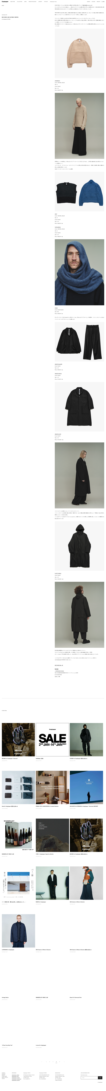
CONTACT (3, 1072)
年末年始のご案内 (39, 758)
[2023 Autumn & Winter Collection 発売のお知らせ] (86, 931)
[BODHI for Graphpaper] (52, 883)
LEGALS (3, 1078)
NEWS (3, 5)
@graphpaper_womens (16, 1080)
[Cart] (104, 1)
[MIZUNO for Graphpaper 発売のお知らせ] (86, 835)
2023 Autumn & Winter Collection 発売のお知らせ (80, 949)
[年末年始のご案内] (52, 739)
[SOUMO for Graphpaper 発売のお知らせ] (86, 739)
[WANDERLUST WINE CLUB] (18, 835)
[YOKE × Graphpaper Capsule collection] (52, 835)
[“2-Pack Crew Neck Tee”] (18, 1026)
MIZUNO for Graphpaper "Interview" (10, 758)
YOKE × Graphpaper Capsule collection (45, 854)
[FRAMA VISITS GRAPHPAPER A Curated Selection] (52, 787)
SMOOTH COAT (58, 434)
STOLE (56, 307)
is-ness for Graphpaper (41, 1045)
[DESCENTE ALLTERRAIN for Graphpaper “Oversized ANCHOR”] (86, 787)
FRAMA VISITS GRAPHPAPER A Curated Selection (47, 806)
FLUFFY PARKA (58, 573)
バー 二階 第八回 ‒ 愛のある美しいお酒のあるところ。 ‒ (14, 901)
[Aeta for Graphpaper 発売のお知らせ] (18, 787)
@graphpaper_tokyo (15, 1076)
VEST (56, 214)
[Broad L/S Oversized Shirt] (86, 978)
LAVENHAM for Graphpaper (8, 949)
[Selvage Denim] (18, 978)
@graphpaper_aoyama (16, 1077)
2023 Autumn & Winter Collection (77, 901)
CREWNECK (57, 80)
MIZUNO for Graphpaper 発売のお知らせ (78, 854)
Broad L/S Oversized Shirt (75, 997)
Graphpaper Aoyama (60, 670)
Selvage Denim (5, 997)
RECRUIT (3, 1075)
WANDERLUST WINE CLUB (8, 854)
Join (100, 1077)
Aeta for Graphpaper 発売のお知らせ (10, 806)
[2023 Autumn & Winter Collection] (86, 883)
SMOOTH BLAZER (58, 364)
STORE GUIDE (4, 1076)
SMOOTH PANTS (58, 373)
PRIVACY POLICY (5, 1077)
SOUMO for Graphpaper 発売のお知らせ (78, 758)
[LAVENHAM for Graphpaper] (18, 931)
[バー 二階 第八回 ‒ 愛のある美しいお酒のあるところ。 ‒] (18, 883)
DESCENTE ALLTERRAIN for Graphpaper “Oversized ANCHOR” (84, 806)
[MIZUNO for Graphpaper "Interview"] (18, 739)
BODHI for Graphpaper (41, 901)
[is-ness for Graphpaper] (52, 1026)
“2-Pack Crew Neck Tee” (7, 1045)
